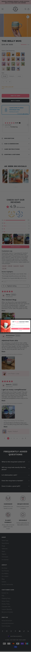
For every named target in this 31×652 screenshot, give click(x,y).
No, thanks (20, 330)
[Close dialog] (29, 320)
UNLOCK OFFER (20, 328)
